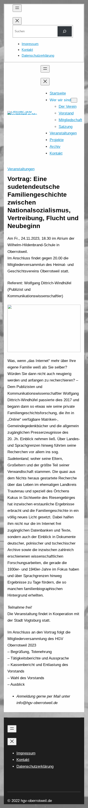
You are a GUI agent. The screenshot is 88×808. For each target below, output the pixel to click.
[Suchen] (65, 31)
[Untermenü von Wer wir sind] (74, 100)
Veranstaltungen (21, 169)
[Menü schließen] (17, 21)
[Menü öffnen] (17, 8)
